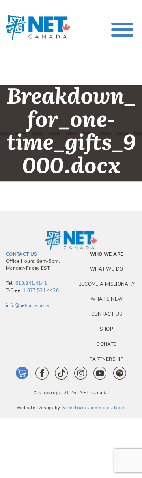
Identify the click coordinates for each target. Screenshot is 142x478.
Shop (106, 329)
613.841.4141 (31, 283)
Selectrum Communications (93, 408)
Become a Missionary (106, 284)
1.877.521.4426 (41, 290)
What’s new (106, 299)
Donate (106, 344)
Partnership (106, 359)
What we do (106, 269)
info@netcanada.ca (27, 305)
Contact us (106, 314)
